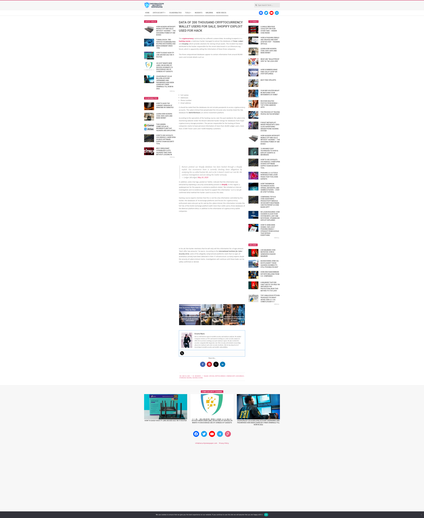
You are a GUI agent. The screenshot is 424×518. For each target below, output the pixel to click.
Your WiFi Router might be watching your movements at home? (270, 93)
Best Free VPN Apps (268, 80)
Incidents (198, 376)
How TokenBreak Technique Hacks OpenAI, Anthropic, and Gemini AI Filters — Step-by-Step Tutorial (270, 188)
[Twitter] (182, 353)
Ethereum (182, 378)
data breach (240, 376)
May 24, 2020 (203, 177)
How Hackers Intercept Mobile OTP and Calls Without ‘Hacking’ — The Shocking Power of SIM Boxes (166, 31)
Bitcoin (211, 376)
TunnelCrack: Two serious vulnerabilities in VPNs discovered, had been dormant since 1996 (166, 44)
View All (172, 91)
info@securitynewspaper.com (206, 443)
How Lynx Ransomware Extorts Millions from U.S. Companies (270, 274)
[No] (421, 515)
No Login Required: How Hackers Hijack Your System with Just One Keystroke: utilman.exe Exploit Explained (270, 216)
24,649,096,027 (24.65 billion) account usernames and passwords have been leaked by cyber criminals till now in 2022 (165, 82)
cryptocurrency (188, 38)
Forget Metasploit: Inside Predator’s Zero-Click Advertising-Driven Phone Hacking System (270, 127)
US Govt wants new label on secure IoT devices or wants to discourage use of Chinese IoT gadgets (164, 67)
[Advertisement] (212, 76)
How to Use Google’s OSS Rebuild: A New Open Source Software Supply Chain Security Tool (166, 139)
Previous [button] (177, 315)
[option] (190, 314)
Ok (266, 514)
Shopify (224, 184)
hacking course (184, 41)
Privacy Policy (224, 443)
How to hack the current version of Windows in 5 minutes (165, 105)
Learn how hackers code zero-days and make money (164, 116)
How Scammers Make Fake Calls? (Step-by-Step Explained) (269, 72)
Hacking (189, 378)
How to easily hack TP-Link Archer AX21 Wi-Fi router (165, 55)
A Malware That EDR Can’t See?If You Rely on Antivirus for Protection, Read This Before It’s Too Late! (270, 287)
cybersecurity (230, 376)
